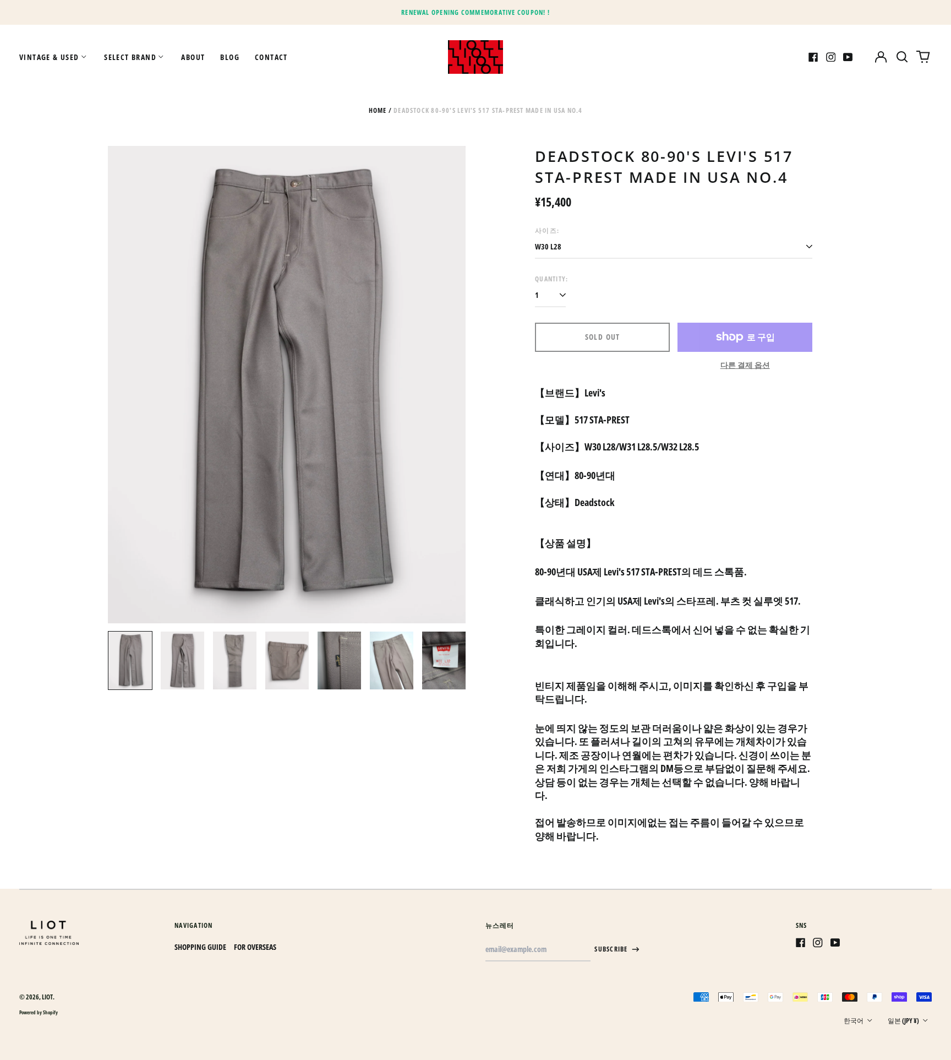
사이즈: (547, 230)
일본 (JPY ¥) (904, 1020)
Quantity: (551, 279)
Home (378, 110)
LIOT (47, 997)
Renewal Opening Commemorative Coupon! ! (475, 12)
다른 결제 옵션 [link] (745, 365)
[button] (902, 57)
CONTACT (271, 57)
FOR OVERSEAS (255, 947)
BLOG (229, 57)
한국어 (854, 1020)
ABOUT (193, 57)
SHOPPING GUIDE (200, 947)
